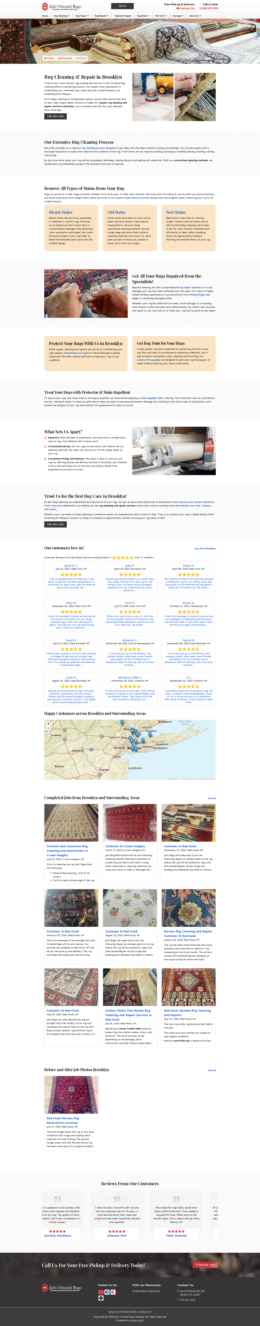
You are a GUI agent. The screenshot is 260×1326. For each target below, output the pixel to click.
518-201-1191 (210, 8)
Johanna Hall (70, 1235)
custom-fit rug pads (148, 359)
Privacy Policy (129, 1311)
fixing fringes (197, 294)
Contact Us (187, 8)
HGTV (122, 6)
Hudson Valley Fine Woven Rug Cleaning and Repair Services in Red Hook (128, 1015)
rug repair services (190, 287)
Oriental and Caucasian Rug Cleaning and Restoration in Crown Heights (67, 850)
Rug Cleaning (60, 16)
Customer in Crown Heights (125, 846)
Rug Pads (142, 16)
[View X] (101, 1297)
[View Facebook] (107, 1291)
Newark (184, 505)
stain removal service (136, 197)
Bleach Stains (60, 212)
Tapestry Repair (122, 16)
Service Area (65, 58)
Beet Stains (176, 212)
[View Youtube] (101, 1291)
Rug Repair (100, 16)
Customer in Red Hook (180, 846)
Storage (177, 16)
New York (195, 505)
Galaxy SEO (136, 1320)
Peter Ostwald (130, 1235)
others (52, 509)
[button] (122, 722)
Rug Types (81, 16)
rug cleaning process (93, 148)
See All (212, 798)
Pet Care (159, 16)
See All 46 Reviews (205, 548)
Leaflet (170, 779)
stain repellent (149, 398)
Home (45, 16)
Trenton (206, 505)
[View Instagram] (113, 1291)
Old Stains (116, 212)
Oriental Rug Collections (146, 1290)
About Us (194, 16)
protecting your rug (75, 352)
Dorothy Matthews (189, 1235)
